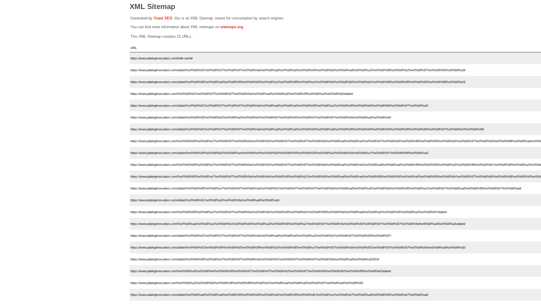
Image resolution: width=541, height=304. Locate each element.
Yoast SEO (163, 18)
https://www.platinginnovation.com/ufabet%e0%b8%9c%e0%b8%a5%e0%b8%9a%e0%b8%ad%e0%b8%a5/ (205, 200)
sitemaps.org (231, 27)
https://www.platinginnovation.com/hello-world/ (161, 58)
